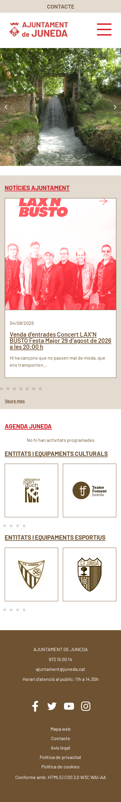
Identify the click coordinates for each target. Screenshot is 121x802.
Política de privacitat (60, 757)
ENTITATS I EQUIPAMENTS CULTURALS (56, 453)
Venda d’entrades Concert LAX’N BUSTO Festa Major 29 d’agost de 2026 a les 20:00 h (60, 340)
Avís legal (60, 747)
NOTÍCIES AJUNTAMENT (37, 187)
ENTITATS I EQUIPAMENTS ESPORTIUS (55, 537)
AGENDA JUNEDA (28, 426)
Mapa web (61, 729)
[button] (6, 107)
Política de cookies (60, 766)
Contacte (60, 738)
